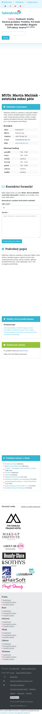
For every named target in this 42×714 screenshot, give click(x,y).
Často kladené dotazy (24, 673)
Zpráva (4, 212)
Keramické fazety (30, 332)
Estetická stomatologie (11, 334)
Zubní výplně (29, 330)
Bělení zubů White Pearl (13, 466)
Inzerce (27, 27)
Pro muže (35, 21)
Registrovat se (32, 2)
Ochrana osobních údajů (19, 689)
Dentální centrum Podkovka (15, 488)
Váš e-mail (5, 204)
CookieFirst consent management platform (15, 713)
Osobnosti (21, 19)
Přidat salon (7, 2)
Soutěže (9, 24)
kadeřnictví (7, 600)
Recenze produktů (11, 21)
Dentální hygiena (22, 328)
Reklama (32, 689)
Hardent (8, 472)
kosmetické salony (9, 602)
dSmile (7, 475)
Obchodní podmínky (17, 685)
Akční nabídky (21, 24)
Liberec (5, 640)
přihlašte (25, 351)
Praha (4, 597)
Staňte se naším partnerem (30, 506)
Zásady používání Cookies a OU (21, 681)
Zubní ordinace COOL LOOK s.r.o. (16, 486)
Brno (4, 607)
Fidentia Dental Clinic (12, 477)
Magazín (33, 24)
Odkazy (13, 693)
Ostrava (5, 618)
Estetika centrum (11, 464)
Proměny (25, 21)
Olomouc (6, 651)
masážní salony (8, 604)
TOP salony (12, 27)
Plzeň (4, 629)
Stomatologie (9, 324)
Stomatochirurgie (18, 330)
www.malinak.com (21, 143)
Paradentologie (9, 332)
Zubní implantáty (10, 328)
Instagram (20, 693)
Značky (30, 19)
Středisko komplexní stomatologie (17, 479)
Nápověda (13, 677)
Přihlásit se (20, 2)
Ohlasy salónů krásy (28, 669)
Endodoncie (19, 332)
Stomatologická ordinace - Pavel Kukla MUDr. (21, 481)
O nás (12, 673)
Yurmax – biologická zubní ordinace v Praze (20, 468)
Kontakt (29, 693)
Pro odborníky (14, 669)
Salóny (11, 19)
